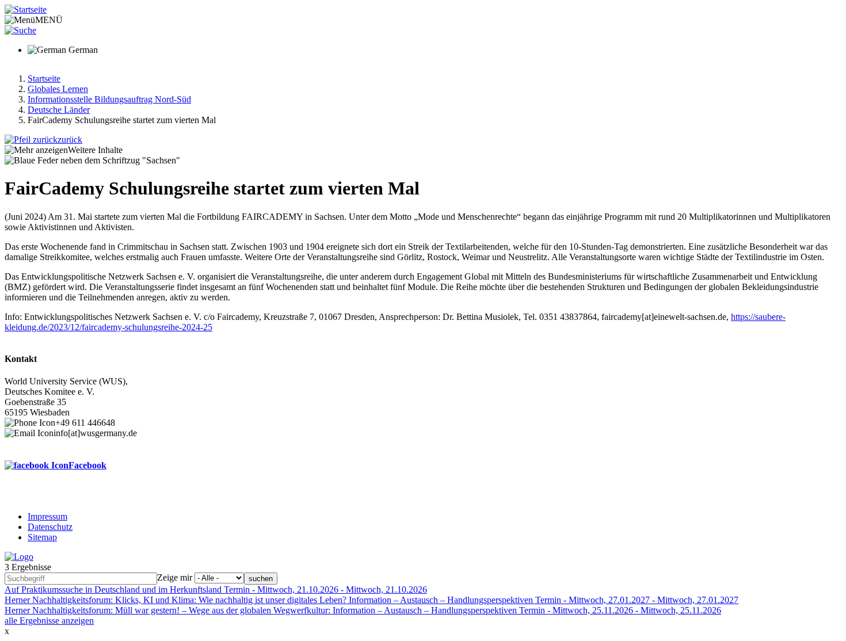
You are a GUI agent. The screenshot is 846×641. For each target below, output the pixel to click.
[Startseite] (26, 9)
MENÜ (49, 20)
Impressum (47, 516)
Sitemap (42, 537)
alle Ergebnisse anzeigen (49, 620)
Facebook (87, 465)
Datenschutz (50, 527)
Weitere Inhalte (95, 150)
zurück (70, 139)
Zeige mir (174, 577)
